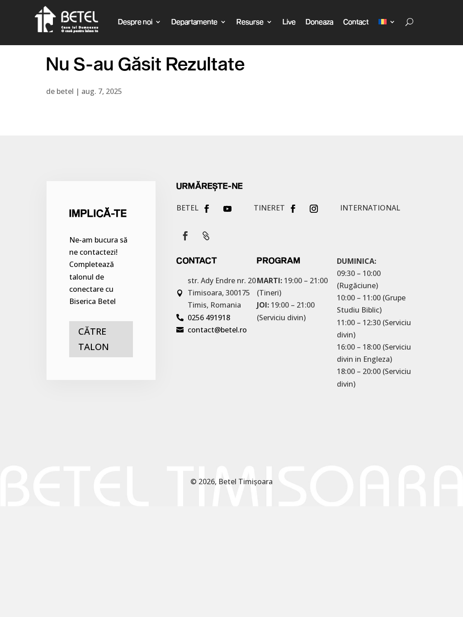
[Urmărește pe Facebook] (206, 209)
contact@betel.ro (217, 330)
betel (65, 91)
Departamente (194, 21)
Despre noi (135, 21)
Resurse (250, 21)
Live (289, 21)
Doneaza (319, 21)
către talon (93, 339)
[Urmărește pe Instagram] (314, 209)
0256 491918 (209, 318)
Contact (356, 21)
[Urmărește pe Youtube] (227, 209)
